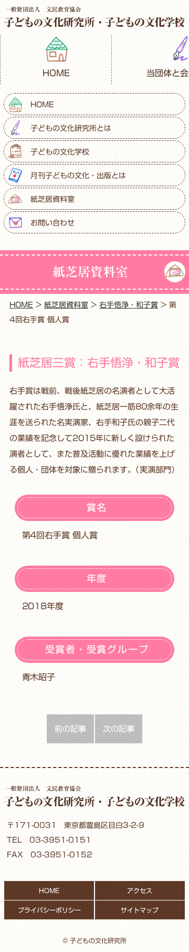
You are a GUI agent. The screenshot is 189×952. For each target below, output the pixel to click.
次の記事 (118, 729)
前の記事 (70, 729)
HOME (56, 73)
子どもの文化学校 (59, 152)
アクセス (139, 890)
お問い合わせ (52, 223)
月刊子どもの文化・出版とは (78, 175)
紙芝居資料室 (52, 199)
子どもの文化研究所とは (70, 128)
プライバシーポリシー (49, 910)
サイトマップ (140, 910)
